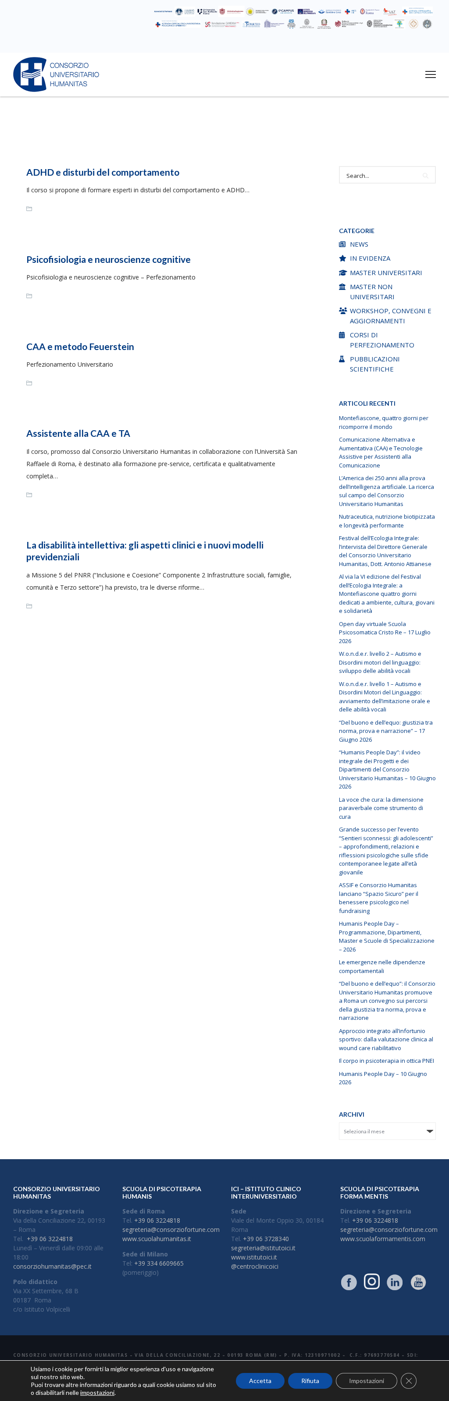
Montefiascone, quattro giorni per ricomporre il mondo (383, 422)
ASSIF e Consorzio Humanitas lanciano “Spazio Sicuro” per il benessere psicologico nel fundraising (378, 898)
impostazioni (97, 1392)
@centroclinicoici (254, 1266)
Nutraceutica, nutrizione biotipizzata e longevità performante (387, 521)
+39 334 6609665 (159, 1263)
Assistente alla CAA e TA (78, 433)
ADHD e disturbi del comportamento (102, 171)
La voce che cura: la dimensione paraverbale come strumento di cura (381, 808)
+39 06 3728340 (266, 1239)
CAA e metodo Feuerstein (80, 346)
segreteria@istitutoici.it (263, 1248)
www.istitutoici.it (254, 1257)
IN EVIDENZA (370, 258)
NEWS (359, 244)
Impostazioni (366, 1380)
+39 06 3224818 (50, 1239)
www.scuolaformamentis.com (382, 1239)
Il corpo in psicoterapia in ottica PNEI (386, 1061)
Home (184, 134)
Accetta (260, 1380)
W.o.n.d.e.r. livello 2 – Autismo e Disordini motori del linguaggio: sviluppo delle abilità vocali (380, 662)
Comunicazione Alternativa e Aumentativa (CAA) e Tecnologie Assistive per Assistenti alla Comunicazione (381, 452)
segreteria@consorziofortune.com (171, 1229)
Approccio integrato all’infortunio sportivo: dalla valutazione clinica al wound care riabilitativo (386, 1039)
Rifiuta (310, 1380)
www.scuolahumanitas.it (156, 1239)
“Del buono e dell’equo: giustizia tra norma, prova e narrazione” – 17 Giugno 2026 (386, 730)
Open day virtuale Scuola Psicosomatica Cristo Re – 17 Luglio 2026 (385, 632)
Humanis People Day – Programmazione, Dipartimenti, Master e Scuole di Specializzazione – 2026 (387, 936)
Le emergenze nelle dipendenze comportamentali (382, 966)
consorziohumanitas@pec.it (52, 1266)
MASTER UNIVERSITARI (386, 272)
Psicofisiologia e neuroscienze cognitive (108, 259)
